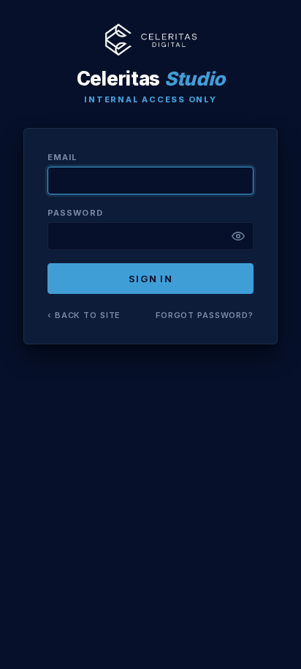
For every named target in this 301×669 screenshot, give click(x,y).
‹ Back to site (84, 315)
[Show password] (238, 236)
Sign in (150, 278)
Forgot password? (205, 315)
